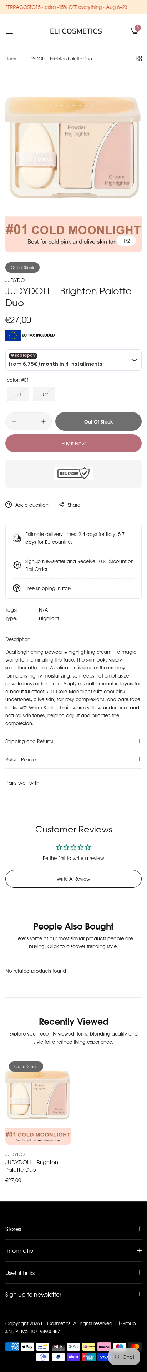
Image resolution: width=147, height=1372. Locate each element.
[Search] (123, 31)
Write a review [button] (73, 878)
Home (11, 58)
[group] (73, 161)
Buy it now (74, 443)
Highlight (49, 618)
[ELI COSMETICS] (76, 31)
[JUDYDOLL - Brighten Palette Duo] (38, 1101)
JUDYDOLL (17, 280)
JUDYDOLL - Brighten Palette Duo (31, 1165)
